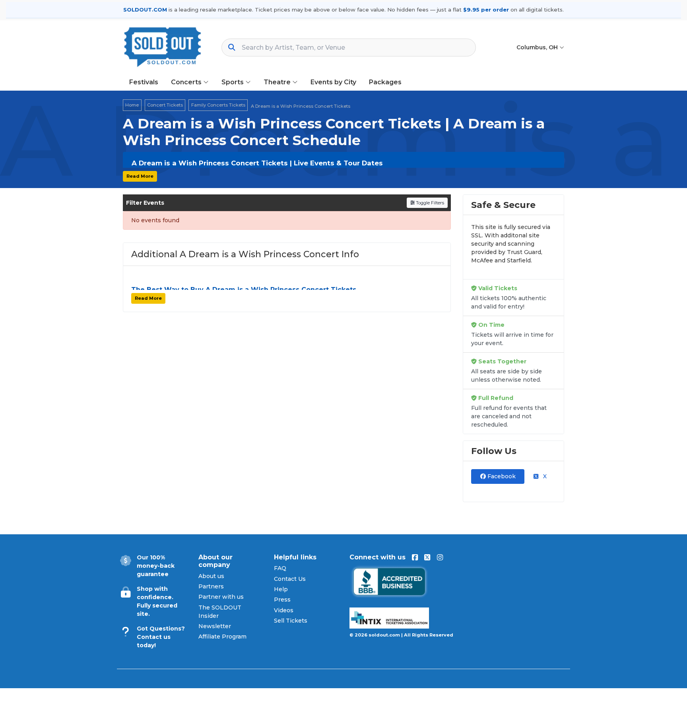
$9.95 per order (486, 9)
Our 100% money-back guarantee (156, 566)
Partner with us (221, 596)
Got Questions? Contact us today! (161, 637)
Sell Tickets (290, 620)
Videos (283, 610)
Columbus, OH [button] (537, 47)
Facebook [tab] (501, 476)
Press (282, 599)
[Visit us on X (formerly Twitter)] (427, 557)
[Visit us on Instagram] (440, 557)
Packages (385, 82)
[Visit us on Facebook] (415, 557)
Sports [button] (233, 82)
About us (211, 576)
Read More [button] (139, 176)
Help (281, 589)
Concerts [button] (187, 82)
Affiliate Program (222, 636)
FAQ (280, 568)
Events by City (333, 82)
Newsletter (214, 626)
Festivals (143, 82)
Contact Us (290, 578)
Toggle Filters (429, 203)
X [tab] (544, 476)
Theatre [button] (278, 82)
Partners (211, 586)
